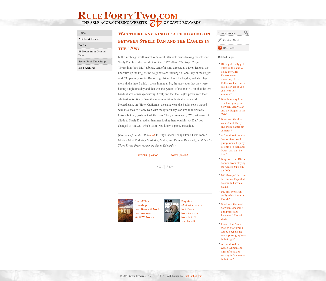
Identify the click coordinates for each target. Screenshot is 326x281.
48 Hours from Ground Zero (92, 53)
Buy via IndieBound (191, 205)
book (152, 135)
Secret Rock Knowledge (92, 61)
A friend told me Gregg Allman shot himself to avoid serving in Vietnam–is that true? (233, 251)
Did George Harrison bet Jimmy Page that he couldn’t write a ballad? (233, 180)
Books (82, 45)
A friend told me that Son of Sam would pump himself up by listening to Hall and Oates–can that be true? (233, 144)
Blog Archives (86, 67)
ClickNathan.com (193, 276)
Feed (229, 48)
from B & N (188, 217)
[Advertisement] (162, 183)
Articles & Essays (88, 39)
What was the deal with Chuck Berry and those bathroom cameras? (232, 124)
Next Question (179, 155)
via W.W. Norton (145, 217)
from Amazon (143, 213)
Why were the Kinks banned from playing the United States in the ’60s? (233, 164)
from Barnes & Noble (147, 209)
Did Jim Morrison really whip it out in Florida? (232, 195)
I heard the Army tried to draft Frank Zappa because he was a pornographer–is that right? (233, 231)
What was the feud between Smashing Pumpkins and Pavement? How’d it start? (232, 211)
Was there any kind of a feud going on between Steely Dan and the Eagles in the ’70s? (233, 106)
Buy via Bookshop (143, 203)
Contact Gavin (231, 40)
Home (82, 33)
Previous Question (147, 155)
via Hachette (188, 221)
